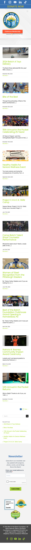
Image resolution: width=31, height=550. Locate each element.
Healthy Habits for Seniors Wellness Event (14, 166)
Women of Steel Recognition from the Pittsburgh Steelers (13, 275)
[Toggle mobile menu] (27, 11)
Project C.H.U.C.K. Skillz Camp (14, 201)
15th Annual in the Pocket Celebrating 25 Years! (15, 130)
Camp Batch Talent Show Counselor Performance (13, 237)
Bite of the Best (10, 96)
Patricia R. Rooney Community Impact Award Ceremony (13, 352)
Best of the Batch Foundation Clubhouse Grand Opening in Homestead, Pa (14, 313)
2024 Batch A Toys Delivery (12, 62)
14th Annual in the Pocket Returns (15, 388)
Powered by (8, 34)
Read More (5, 75)
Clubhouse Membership (12, 31)
